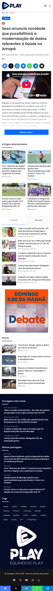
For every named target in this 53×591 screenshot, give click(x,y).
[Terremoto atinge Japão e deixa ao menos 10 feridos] (9, 348)
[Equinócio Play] (12, 6)
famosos (6, 511)
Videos (12, 13)
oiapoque (6, 515)
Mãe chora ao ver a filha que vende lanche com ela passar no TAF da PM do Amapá (34, 243)
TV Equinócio (31, 520)
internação (27, 511)
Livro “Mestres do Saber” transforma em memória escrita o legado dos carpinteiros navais (13, 170)
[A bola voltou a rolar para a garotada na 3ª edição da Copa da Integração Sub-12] (13, 189)
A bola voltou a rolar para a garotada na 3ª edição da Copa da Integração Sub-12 (12, 202)
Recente (38, 220)
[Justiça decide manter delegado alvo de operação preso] (9, 269)
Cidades (24, 506)
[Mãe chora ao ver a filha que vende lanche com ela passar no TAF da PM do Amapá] (9, 244)
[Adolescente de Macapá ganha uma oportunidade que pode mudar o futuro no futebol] (39, 157)
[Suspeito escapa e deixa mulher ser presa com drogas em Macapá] (9, 280)
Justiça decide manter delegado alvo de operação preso (33, 267)
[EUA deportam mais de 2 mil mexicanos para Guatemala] (9, 384)
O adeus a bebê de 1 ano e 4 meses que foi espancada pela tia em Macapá (34, 256)
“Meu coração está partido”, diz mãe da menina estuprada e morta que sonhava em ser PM (33, 231)
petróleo (17, 515)
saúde (5, 520)
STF (21, 520)
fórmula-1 (16, 511)
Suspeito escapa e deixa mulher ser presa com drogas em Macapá (34, 278)
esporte (42, 506)
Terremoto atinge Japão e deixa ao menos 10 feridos (33, 346)
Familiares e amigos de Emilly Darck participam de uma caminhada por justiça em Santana (39, 202)
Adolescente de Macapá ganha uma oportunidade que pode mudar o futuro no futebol (39, 171)
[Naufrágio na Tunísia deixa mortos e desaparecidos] (9, 360)
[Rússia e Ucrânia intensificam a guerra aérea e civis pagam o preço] (9, 371)
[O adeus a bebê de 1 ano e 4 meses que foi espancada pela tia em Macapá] (9, 257)
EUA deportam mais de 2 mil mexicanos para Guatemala (31, 381)
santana (43, 515)
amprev (14, 506)
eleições (33, 506)
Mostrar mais (26, 132)
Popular (14, 220)
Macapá (38, 511)
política (34, 515)
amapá (5, 506)
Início (5, 13)
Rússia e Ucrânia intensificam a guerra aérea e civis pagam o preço (33, 371)
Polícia (25, 515)
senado (14, 520)
